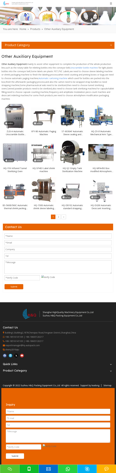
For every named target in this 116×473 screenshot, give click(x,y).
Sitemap (107, 385)
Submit (14, 286)
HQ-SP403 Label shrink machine (43, 170)
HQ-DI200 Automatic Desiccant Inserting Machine (101, 207)
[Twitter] (16, 355)
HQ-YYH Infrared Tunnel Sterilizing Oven (15, 170)
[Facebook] (5, 355)
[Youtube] (22, 355)
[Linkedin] (10, 355)
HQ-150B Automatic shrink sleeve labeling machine (43, 207)
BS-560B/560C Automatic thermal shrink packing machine (15, 207)
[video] (15, 116)
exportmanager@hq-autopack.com (23, 345)
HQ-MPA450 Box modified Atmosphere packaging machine (101, 170)
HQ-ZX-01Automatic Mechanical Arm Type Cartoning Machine (100, 133)
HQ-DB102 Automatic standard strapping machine (72, 207)
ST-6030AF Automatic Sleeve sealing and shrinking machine (72, 133)
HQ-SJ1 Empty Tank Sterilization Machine (72, 170)
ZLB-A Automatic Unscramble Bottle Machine (15, 133)
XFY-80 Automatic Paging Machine (43, 133)
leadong (95, 385)
